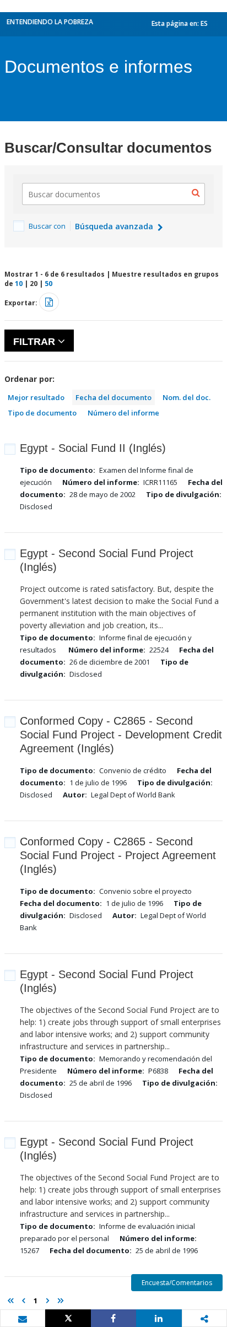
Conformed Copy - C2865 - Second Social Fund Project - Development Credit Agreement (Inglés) (121, 734)
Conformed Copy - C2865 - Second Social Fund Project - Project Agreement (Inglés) (118, 855)
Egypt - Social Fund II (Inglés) (93, 448)
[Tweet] (68, 1318)
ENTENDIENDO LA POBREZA (50, 21)
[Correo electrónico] (22, 1318)
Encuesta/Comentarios (177, 1282)
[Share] (113, 1318)
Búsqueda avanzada (115, 226)
